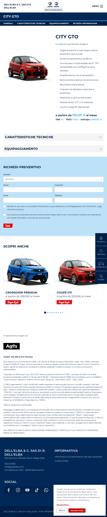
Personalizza (63, 505)
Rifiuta (62, 510)
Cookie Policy (62, 461)
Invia (7, 225)
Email (6, 195)
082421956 (10, 464)
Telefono (59, 195)
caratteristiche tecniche (31, 23)
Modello (7, 174)
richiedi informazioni (85, 23)
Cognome (59, 185)
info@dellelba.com (14, 467)
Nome (6, 185)
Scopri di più (13, 302)
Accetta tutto (77, 510)
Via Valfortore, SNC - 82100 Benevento (24, 470)
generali (8, 23)
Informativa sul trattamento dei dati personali (78, 457)
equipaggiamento (59, 23)
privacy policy (69, 500)
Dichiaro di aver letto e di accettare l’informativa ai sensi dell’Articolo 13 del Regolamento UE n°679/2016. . (54, 208)
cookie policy (84, 500)
